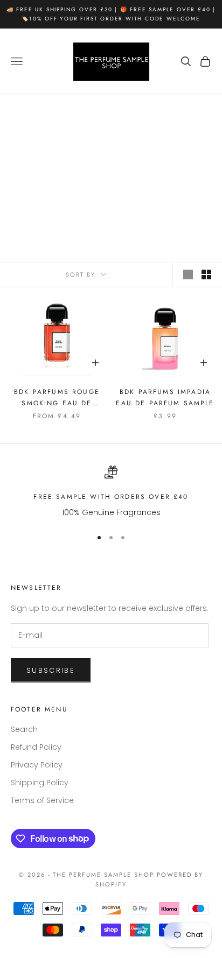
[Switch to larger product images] (188, 274)
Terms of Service (42, 800)
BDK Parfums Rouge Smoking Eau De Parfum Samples (57, 397)
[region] (111, 492)
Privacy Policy (37, 764)
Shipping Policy (39, 782)
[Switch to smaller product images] (206, 274)
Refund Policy (36, 747)
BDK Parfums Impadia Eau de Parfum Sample (165, 397)
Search (24, 729)
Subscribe (50, 670)
